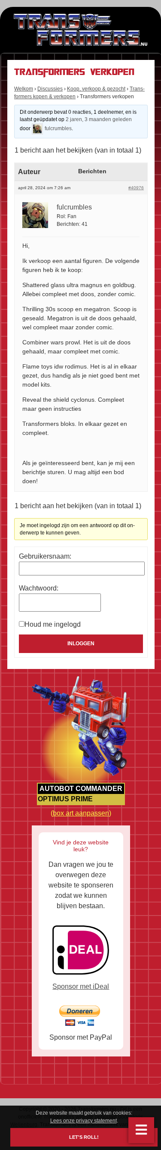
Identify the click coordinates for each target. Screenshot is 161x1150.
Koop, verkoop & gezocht (96, 89)
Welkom (23, 89)
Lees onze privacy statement (83, 1121)
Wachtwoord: (38, 588)
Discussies (50, 89)
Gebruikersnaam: (45, 556)
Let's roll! (84, 1137)
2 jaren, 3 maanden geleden (99, 119)
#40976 (136, 187)
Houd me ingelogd (52, 624)
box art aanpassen (81, 813)
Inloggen (80, 644)
